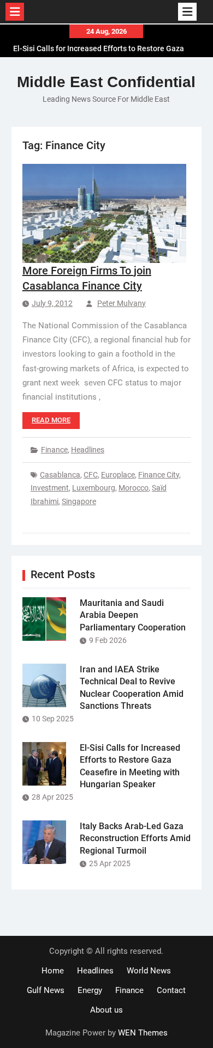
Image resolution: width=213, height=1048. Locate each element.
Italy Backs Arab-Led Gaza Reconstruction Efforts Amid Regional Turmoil (135, 838)
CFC (91, 474)
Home (53, 971)
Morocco (134, 487)
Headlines (87, 449)
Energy (90, 990)
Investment (50, 487)
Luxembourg (93, 487)
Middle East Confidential (106, 81)
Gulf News (45, 990)
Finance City (158, 474)
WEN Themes (143, 1033)
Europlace (118, 474)
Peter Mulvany (121, 303)
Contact (171, 990)
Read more (51, 420)
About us (106, 1010)
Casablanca (60, 474)
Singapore (79, 501)
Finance (54, 449)
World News (149, 971)
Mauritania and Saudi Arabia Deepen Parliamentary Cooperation (133, 615)
